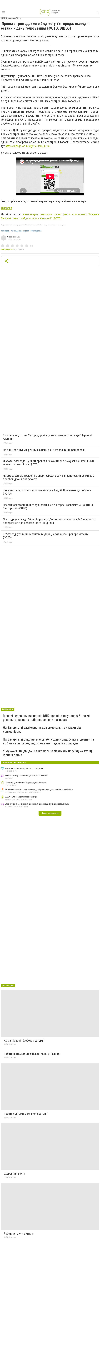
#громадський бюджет (20, 231)
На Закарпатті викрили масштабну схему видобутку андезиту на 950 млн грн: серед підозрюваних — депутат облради (48, 741)
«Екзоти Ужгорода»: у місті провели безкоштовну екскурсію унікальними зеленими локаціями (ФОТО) (48, 462)
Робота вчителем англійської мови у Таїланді (32, 1054)
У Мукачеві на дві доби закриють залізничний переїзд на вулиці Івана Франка (48, 753)
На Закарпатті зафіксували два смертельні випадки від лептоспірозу (42, 729)
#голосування (35, 231)
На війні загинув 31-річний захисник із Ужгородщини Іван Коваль (44, 450)
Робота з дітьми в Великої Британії (25, 1113)
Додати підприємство (50, 813)
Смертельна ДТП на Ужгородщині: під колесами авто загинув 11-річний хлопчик (48, 437)
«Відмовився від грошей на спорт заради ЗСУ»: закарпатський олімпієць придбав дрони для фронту (48, 477)
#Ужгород (5, 231)
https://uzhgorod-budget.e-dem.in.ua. (27, 146)
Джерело (6, 208)
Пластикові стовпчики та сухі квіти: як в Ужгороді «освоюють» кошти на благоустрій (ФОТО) (48, 506)
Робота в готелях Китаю (19, 1233)
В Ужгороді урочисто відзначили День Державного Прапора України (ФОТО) (45, 535)
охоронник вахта (14, 1173)
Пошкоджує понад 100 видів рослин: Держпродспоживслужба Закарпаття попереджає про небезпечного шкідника (49, 521)
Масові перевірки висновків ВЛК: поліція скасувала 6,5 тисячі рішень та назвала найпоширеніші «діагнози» (46, 718)
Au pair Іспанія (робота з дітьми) (24, 1040)
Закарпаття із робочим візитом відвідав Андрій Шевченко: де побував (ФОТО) (47, 492)
